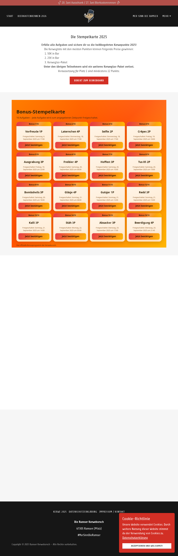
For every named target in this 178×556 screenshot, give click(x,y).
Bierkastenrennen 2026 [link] (32, 16)
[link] (89, 15)
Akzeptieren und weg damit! (147, 545)
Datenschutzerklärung (135, 537)
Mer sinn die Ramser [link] (145, 16)
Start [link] (10, 16)
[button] (166, 16)
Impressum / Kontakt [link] (112, 511)
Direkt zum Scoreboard (89, 80)
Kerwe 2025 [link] (60, 511)
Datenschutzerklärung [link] (83, 511)
